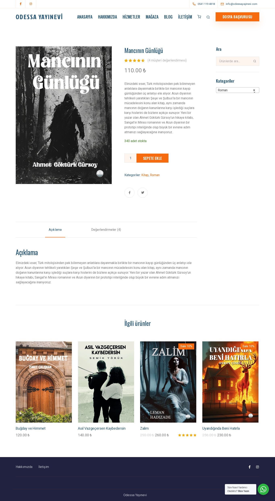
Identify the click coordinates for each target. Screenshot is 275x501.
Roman (155, 175)
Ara (254, 61)
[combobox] (237, 90)
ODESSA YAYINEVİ (39, 16)
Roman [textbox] (236, 90)
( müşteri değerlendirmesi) (167, 60)
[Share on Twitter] (143, 193)
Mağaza (152, 17)
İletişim (185, 17)
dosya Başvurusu (237, 16)
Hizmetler (131, 17)
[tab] (55, 229)
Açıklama (55, 230)
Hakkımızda (107, 17)
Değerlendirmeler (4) (106, 230)
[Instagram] (31, 4)
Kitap (145, 175)
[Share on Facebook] (129, 193)
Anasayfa (84, 17)
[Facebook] (21, 4)
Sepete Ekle (152, 158)
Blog (168, 17)
